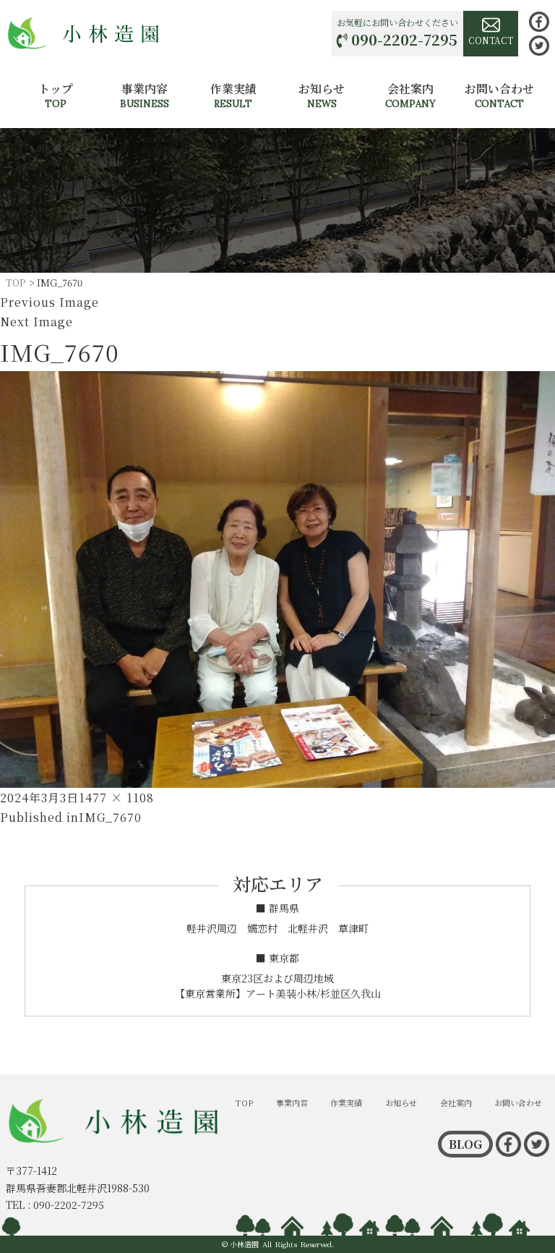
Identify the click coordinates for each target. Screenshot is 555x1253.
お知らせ (321, 95)
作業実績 (233, 95)
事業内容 (144, 95)
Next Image (36, 321)
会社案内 (410, 95)
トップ (55, 95)
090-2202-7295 (404, 39)
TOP (244, 1102)
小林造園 (244, 1244)
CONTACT (490, 40)
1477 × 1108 (116, 797)
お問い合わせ (499, 95)
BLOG (465, 1144)
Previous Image (49, 302)
